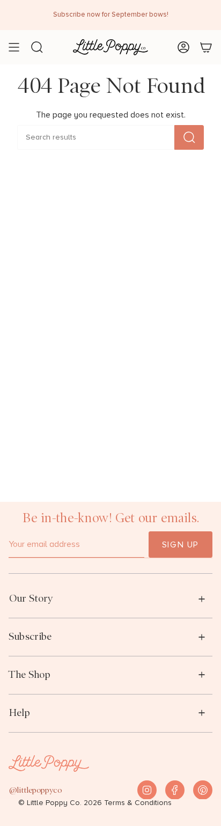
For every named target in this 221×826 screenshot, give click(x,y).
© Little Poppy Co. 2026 (60, 803)
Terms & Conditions (138, 803)
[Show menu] (14, 47)
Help (19, 712)
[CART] (206, 47)
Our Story (31, 598)
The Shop (29, 674)
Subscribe (30, 636)
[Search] (189, 137)
